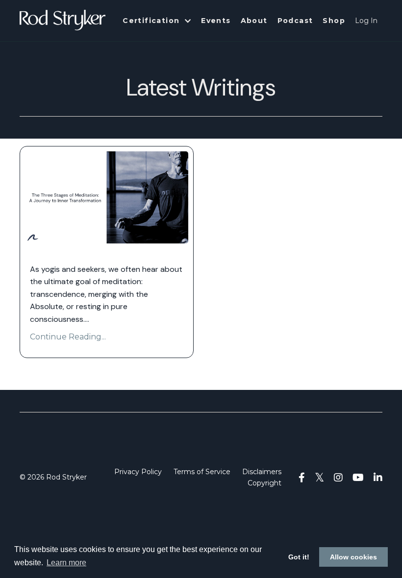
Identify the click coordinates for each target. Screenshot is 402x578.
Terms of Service (202, 471)
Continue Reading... (68, 336)
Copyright (264, 483)
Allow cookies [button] (353, 557)
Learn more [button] (66, 562)
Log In (366, 20)
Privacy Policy (138, 471)
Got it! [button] (298, 557)
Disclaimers (261, 471)
